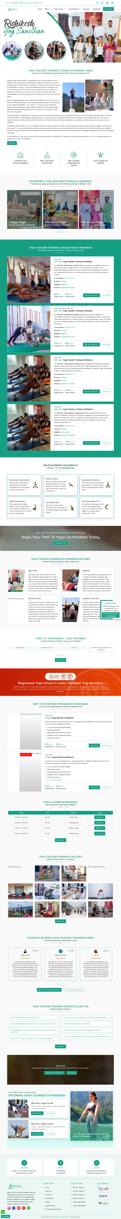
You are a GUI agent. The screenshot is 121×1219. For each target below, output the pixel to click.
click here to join (60, 543)
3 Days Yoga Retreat (79, 1202)
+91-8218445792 (60, 1173)
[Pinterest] (23, 1208)
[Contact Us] (28, 1208)
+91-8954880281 (14, 3)
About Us (12, 143)
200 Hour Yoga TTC (79, 1191)
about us (48, 1191)
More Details (37, 1113)
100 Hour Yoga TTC (78, 1187)
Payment (86, 9)
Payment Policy (50, 1205)
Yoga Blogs (96, 9)
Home (40, 9)
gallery (48, 1202)
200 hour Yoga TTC (91, 344)
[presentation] (58, 232)
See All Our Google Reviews (50, 990)
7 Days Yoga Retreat (79, 1205)
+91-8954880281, (60, 1171)
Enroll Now (108, 9)
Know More (60, 660)
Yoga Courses (58, 9)
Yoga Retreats (73, 9)
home (47, 1187)
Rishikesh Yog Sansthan (61, 1217)
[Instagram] (97, 2)
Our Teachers (50, 1198)
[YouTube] (18, 1208)
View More (60, 921)
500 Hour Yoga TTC (79, 1198)
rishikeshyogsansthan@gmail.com (32, 3)
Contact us (49, 1195)
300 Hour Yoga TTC (79, 1195)
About (47, 9)
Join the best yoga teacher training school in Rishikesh (90, 1135)
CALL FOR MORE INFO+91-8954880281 (110, 615)
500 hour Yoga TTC (91, 443)
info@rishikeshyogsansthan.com (97, 1173)
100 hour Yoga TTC (91, 295)
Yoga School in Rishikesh (54, 1073)
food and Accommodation (54, 1209)
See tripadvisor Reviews (73, 990)
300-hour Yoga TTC (91, 391)
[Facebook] (13, 1208)
